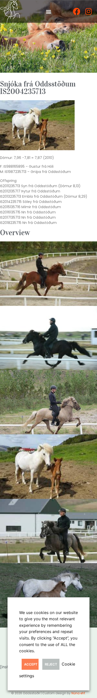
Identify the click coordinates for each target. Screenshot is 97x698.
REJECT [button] (51, 664)
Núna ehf (78, 693)
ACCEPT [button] (31, 664)
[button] (49, 11)
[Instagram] (88, 11)
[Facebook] (76, 11)
